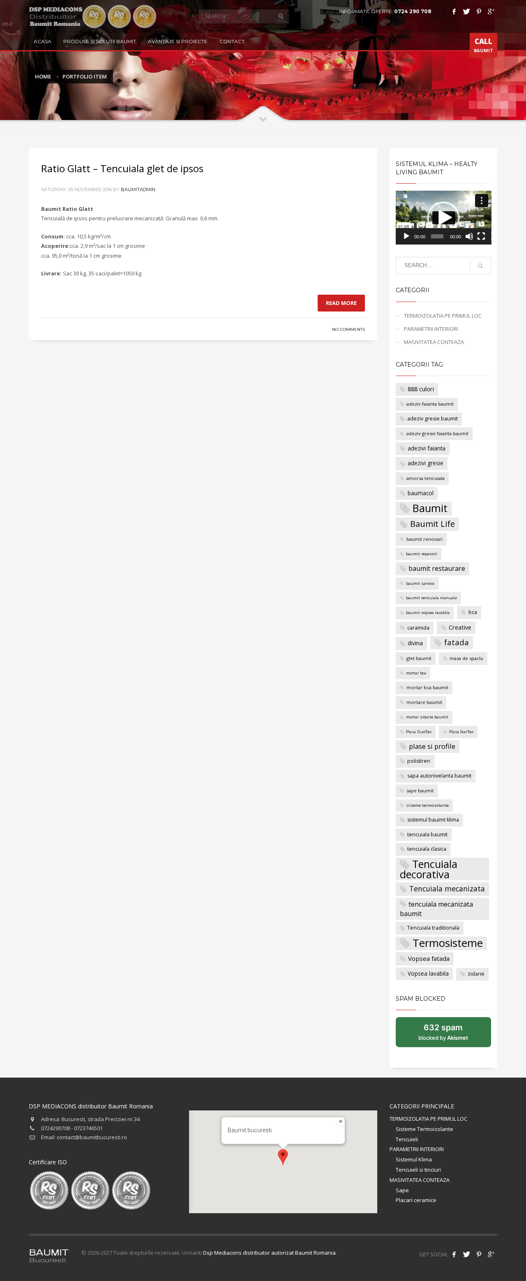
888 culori (421, 389)
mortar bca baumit (427, 687)
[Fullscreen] (481, 236)
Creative (460, 627)
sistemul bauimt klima (433, 819)
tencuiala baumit (427, 834)
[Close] (341, 1121)
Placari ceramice (416, 1200)
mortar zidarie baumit (427, 717)
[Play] (406, 236)
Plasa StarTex (461, 731)
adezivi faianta (426, 448)
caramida (418, 627)
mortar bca (416, 673)
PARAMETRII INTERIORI (431, 328)
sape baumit (420, 790)
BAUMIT (483, 45)
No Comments (348, 329)
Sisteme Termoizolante (424, 1129)
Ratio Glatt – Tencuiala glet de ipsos (122, 168)
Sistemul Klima (414, 1159)
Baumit (430, 508)
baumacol (421, 493)
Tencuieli (407, 1139)
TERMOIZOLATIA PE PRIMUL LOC (443, 315)
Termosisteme (448, 943)
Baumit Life (432, 523)
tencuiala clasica (426, 848)
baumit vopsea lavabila (428, 612)
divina (415, 643)
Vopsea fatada (429, 958)
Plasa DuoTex (418, 731)
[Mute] (469, 236)
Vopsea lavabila (428, 973)
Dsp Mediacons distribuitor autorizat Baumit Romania (269, 1252)
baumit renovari (424, 539)
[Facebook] (454, 11)
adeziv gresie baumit (432, 418)
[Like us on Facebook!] (454, 1254)
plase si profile (432, 746)
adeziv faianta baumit (430, 404)
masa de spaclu (466, 658)
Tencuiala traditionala (433, 927)
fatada (456, 642)
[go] (281, 16)
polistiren (418, 760)
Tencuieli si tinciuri (418, 1169)
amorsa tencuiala (425, 478)
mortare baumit (424, 702)
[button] (443, 217)
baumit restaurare (436, 568)
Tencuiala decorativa (428, 869)
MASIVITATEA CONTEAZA (434, 342)
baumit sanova (420, 583)
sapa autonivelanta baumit (439, 775)
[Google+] (491, 11)
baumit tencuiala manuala (431, 597)
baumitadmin (138, 189)
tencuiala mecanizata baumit (436, 909)
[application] (443, 218)
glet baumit (418, 658)
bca (472, 612)
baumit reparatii (421, 553)
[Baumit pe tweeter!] (466, 1254)
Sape (402, 1190)
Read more (341, 303)
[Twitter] (466, 11)
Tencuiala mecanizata (447, 888)
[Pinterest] (479, 11)
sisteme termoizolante (427, 805)
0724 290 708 (412, 11)
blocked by (452, 1034)
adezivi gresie (425, 463)
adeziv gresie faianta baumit (437, 433)
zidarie (476, 973)
